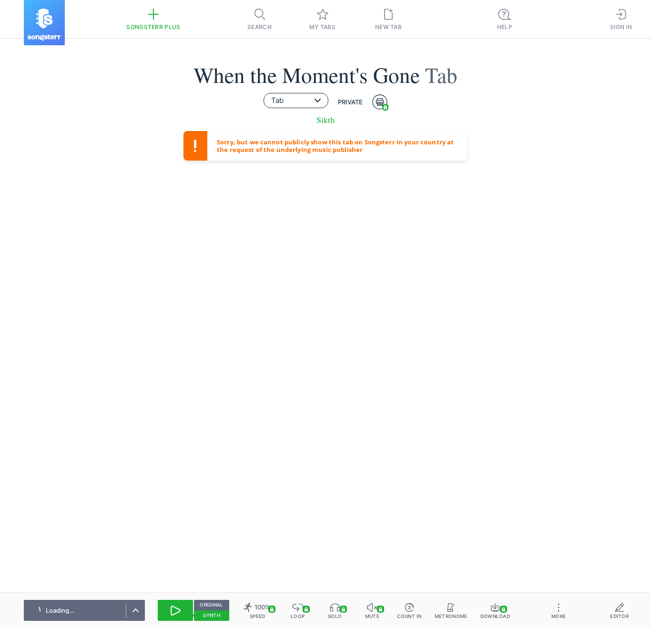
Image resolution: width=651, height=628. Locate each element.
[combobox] (296, 100)
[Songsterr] (44, 22)
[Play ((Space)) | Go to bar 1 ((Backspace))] (175, 610)
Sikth (325, 119)
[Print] (379, 102)
